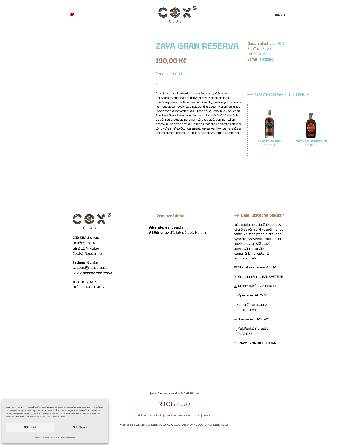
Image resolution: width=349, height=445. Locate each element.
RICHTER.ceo (190, 393)
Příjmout (30, 427)
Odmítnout (80, 427)
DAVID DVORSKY (199, 424)
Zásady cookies (41, 437)
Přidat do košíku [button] (269, 153)
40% (280, 43)
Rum (262, 54)
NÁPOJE (280, 14)
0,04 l (177, 73)
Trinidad (266, 59)
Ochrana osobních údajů (63, 437)
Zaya (266, 48)
